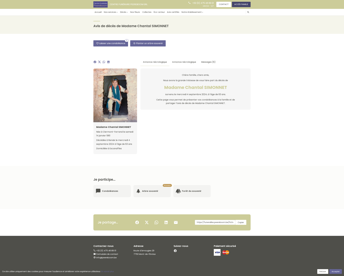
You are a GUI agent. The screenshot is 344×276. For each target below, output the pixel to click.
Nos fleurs (135, 12)
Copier (241, 222)
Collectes (146, 12)
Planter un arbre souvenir (149, 43)
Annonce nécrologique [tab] (155, 62)
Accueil (98, 12)
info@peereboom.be (106, 257)
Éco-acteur (159, 12)
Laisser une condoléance (113, 42)
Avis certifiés (173, 12)
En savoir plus (107, 271)
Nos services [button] (110, 12)
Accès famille (241, 4)
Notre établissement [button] (192, 12)
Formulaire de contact (107, 254)
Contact (224, 4)
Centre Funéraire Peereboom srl (128, 4)
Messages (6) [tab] (208, 62)
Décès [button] (123, 12)
